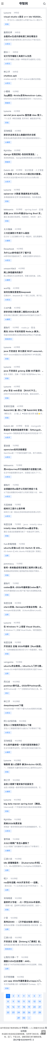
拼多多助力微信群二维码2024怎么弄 (21, 312)
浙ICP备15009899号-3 (23, 1040)
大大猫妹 (8, 229)
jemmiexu (9, 564)
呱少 (6, 878)
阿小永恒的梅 (10, 721)
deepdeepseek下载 (13, 705)
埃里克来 (8, 524)
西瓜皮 (7, 682)
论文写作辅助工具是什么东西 (17, 56)
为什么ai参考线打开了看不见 (17, 253)
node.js (25, 327)
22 (8, 1012)
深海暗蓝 (8, 131)
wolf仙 (7, 288)
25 (24, 1012)
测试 (7, 693)
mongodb (36, 426)
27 (34, 1012)
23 (13, 1012)
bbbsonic (9, 209)
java (25, 524)
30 (24, 1018)
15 (8, 1007)
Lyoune (7, 13)
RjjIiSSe (8, 150)
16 (13, 1007)
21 (40, 1007)
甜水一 (7, 52)
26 (29, 1012)
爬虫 (33, 327)
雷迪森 (7, 446)
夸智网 (25, 1028)
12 (29, 1001)
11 (24, 1001)
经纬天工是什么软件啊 (14, 508)
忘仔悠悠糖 (9, 977)
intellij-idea (36, 524)
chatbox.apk (10, 76)
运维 (7, 556)
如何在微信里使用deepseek (17, 292)
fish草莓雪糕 (10, 544)
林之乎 (7, 72)
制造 (27, 426)
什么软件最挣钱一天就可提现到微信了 (22, 745)
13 (34, 1001)
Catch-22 (9, 170)
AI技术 (7, 182)
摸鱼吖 (7, 327)
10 (19, 1001)
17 (19, 1007)
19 (29, 1007)
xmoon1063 (10, 268)
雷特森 (7, 839)
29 (18, 1018)
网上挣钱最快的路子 (13, 272)
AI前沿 (7, 44)
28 (39, 1012)
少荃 (6, 918)
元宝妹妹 (8, 505)
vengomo (8, 662)
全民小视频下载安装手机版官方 (19, 784)
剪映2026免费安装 (13, 823)
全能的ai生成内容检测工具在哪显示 (21, 36)
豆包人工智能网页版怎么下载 (17, 725)
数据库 (7, 103)
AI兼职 (7, 142)
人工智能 (39, 170)
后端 (41, 209)
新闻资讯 (8, 339)
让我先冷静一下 (11, 957)
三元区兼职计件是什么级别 (16, 233)
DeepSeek (9, 249)
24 (18, 1012)
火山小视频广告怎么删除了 (16, 843)
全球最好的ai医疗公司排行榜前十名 (21, 489)
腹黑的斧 (8, 32)
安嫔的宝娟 (9, 406)
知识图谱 (29, 170)
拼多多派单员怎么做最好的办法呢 (20, 135)
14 (40, 1001)
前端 (7, 24)
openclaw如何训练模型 (15, 449)
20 (34, 1007)
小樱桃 (7, 91)
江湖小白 (8, 859)
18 (24, 1007)
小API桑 (8, 308)
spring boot (31, 209)
